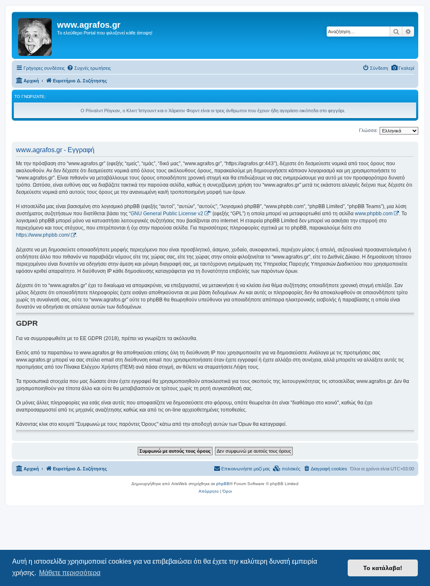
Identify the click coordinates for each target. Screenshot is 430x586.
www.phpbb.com (374, 213)
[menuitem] (402, 68)
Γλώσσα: (368, 130)
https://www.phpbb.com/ (43, 235)
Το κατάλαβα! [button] (382, 568)
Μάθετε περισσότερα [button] (69, 572)
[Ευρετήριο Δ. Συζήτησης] (35, 35)
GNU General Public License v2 (167, 213)
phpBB (223, 483)
